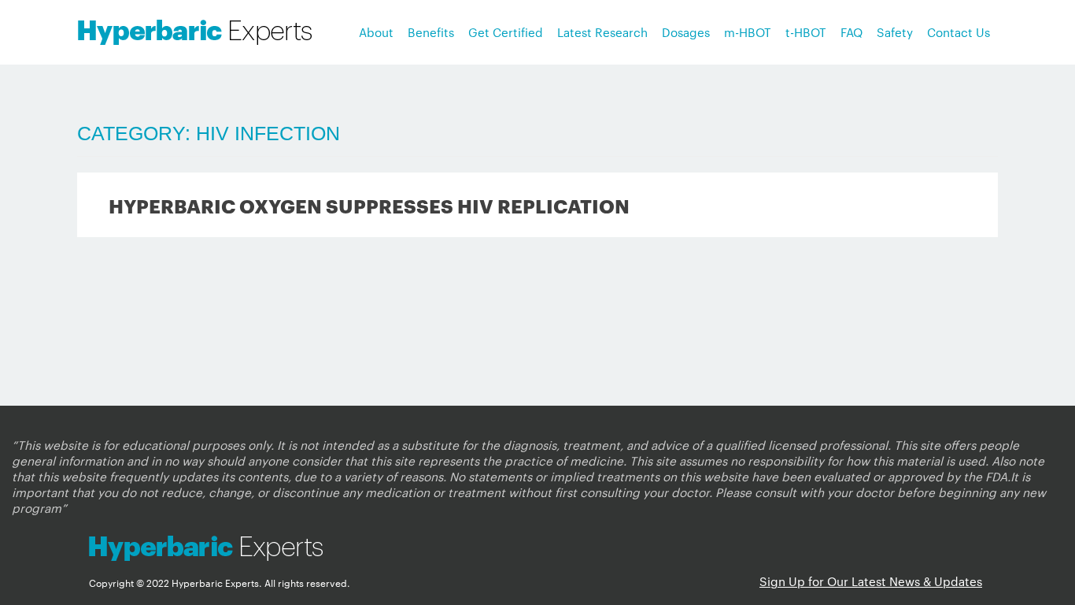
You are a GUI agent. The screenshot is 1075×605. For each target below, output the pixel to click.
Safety (895, 32)
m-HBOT (747, 32)
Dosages (686, 32)
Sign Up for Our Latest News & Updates (870, 581)
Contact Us (958, 32)
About (376, 32)
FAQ (851, 32)
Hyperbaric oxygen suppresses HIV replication (369, 204)
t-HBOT (805, 32)
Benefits (431, 32)
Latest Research (602, 32)
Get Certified (505, 32)
